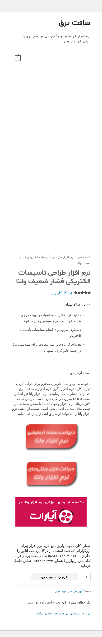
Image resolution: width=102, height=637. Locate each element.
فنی (79, 257)
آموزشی (78, 591)
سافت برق (75, 23)
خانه (88, 257)
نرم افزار (60, 591)
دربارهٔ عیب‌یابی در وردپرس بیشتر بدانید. (63, 613)
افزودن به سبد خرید (54, 577)
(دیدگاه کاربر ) (61, 293)
